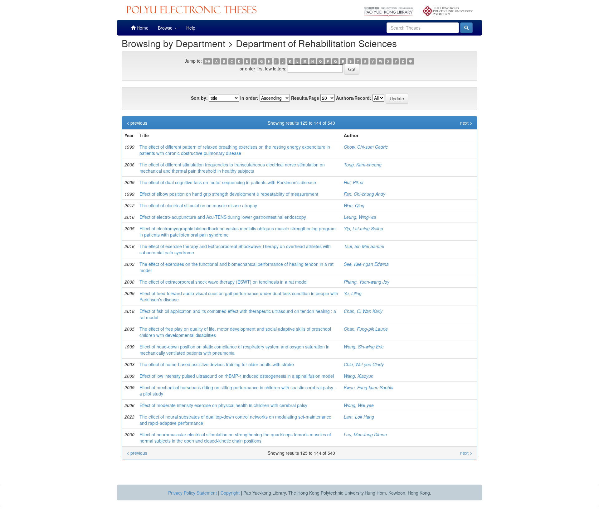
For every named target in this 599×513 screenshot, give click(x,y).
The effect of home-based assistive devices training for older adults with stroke (216, 364)
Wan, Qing (354, 205)
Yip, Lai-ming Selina (363, 228)
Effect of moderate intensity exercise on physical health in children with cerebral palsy (223, 405)
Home (142, 28)
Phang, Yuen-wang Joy (366, 282)
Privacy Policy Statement (192, 493)
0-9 (207, 61)
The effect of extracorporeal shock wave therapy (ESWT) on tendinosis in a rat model (223, 282)
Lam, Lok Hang (359, 417)
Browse (166, 28)
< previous (137, 123)
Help (190, 28)
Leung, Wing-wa (360, 217)
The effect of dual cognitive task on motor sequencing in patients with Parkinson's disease (227, 182)
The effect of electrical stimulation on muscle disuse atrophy (198, 205)
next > (466, 123)
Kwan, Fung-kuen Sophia (368, 387)
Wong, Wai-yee (359, 405)
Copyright (230, 493)
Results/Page (305, 98)
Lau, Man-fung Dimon (365, 434)
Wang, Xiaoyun (358, 376)
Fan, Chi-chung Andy (364, 194)
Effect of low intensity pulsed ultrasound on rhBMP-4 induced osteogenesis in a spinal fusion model (236, 376)
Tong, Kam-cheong (363, 164)
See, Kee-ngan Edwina (366, 264)
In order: (249, 98)
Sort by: (199, 98)
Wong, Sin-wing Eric (363, 346)
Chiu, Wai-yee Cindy (364, 364)
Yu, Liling (353, 293)
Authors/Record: (353, 98)
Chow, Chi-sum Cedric (366, 147)
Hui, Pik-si (353, 182)
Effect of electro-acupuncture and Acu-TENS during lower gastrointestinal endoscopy (222, 217)
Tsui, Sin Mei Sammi (364, 246)
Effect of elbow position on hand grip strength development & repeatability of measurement (228, 194)
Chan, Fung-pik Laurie (366, 329)
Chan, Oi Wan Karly (363, 311)
